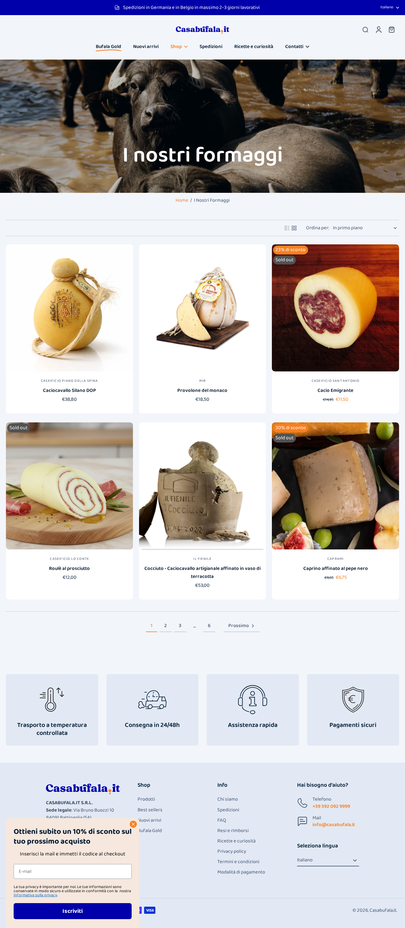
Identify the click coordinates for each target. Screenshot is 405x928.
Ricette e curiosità (236, 841)
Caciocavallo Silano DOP (69, 391)
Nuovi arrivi (149, 820)
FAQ (221, 820)
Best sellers (150, 810)
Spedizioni (228, 810)
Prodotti (146, 799)
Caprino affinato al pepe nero (335, 569)
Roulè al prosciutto (69, 569)
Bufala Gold (150, 830)
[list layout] (287, 228)
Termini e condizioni (238, 861)
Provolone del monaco (202, 391)
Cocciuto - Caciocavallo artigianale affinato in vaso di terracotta (202, 573)
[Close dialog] (133, 824)
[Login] (378, 29)
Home (182, 200)
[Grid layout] (294, 228)
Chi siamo (227, 799)
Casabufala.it (382, 910)
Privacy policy (231, 851)
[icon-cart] (391, 29)
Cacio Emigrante (335, 391)
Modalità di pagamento (241, 872)
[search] (365, 29)
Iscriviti (73, 911)
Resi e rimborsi (233, 830)
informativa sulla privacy (35, 895)
